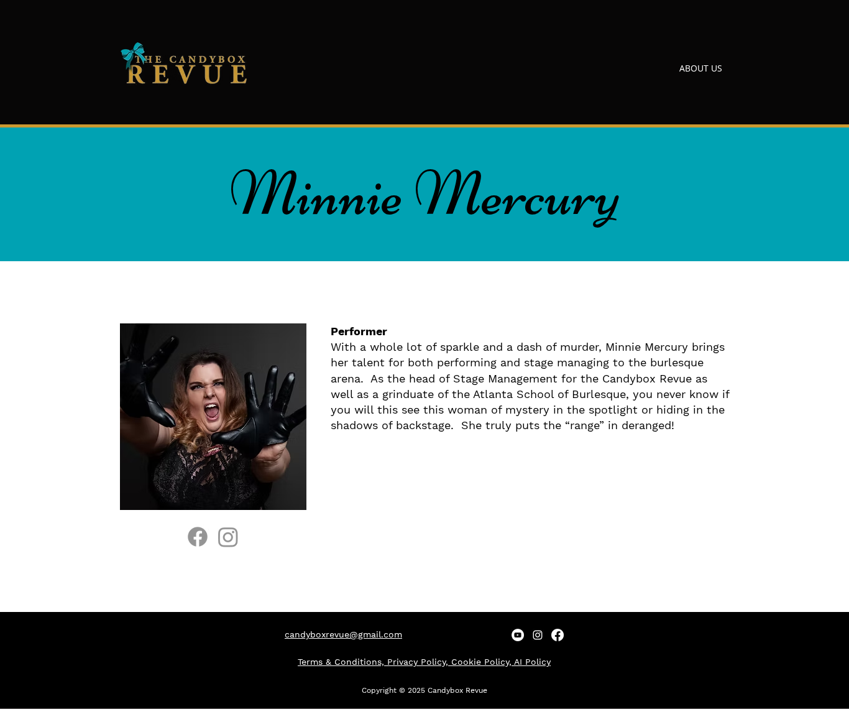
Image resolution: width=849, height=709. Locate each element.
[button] (643, 68)
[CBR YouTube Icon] (518, 635)
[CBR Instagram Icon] (537, 635)
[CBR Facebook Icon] (557, 635)
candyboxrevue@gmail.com (343, 634)
